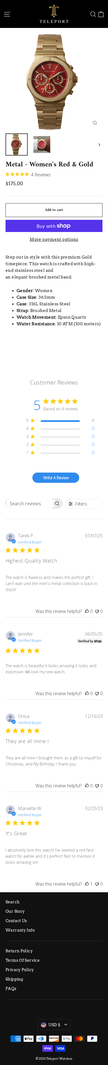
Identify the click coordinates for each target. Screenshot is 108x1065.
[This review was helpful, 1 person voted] (87, 884)
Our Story (15, 911)
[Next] (99, 144)
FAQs (11, 988)
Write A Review (56, 477)
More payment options (54, 239)
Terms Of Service (23, 960)
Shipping (14, 979)
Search (12, 902)
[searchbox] (29, 503)
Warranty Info (20, 930)
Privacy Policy (20, 970)
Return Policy (19, 951)
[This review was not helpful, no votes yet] (97, 611)
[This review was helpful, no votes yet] (87, 611)
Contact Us (16, 921)
